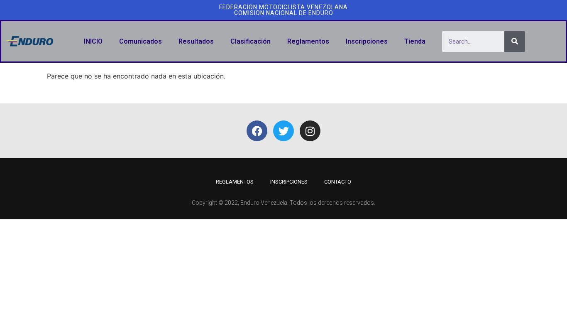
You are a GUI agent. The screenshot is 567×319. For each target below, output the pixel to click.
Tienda (414, 41)
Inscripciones (367, 41)
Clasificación (250, 41)
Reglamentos (308, 41)
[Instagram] (310, 130)
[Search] (514, 41)
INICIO (93, 41)
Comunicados (140, 41)
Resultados (196, 41)
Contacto (337, 182)
